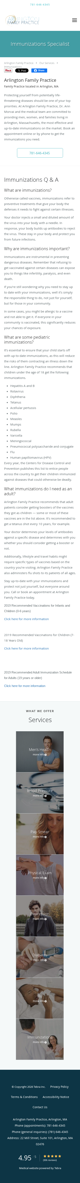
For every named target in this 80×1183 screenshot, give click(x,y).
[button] (40, 153)
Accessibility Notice (56, 1097)
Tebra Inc (39, 1087)
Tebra (57, 1168)
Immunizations (13, 66)
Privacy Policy (59, 1087)
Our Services (46, 63)
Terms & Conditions (24, 1097)
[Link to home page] (29, 20)
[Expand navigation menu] (74, 20)
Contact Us (40, 1107)
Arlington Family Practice (18, 63)
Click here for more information (26, 619)
